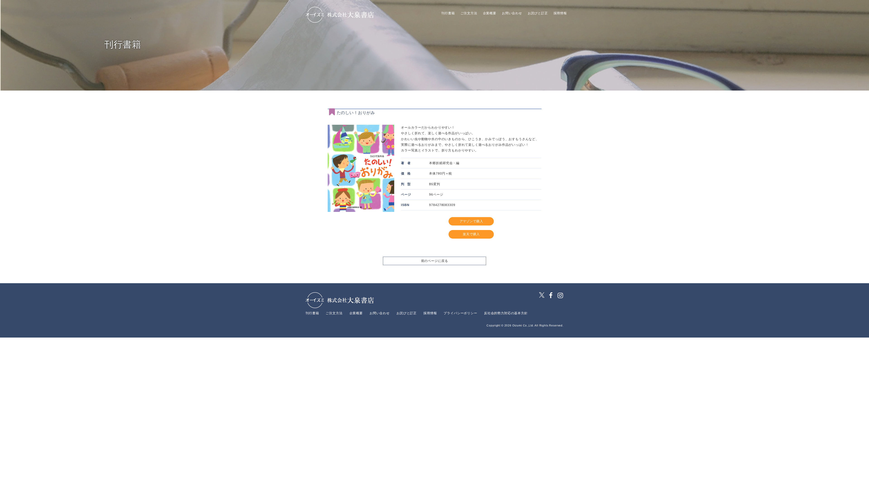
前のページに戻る (434, 261)
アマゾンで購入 (471, 221)
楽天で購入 (471, 234)
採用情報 (560, 13)
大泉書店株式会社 (340, 15)
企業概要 (489, 13)
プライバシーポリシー (460, 313)
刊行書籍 (448, 13)
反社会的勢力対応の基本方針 (506, 313)
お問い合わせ (512, 13)
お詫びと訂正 (538, 13)
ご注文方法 (469, 13)
